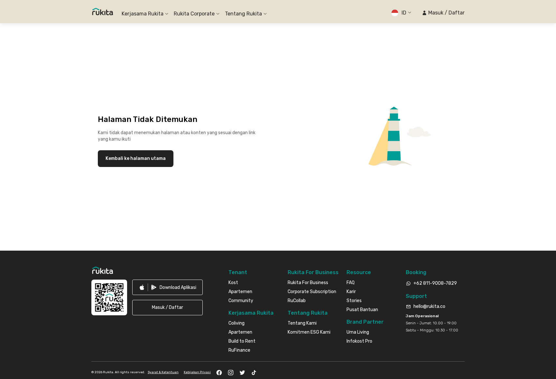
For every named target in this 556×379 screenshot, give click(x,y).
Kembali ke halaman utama (136, 158)
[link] (167, 287)
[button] (443, 13)
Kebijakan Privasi (197, 372)
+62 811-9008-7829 (435, 283)
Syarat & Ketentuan (163, 372)
